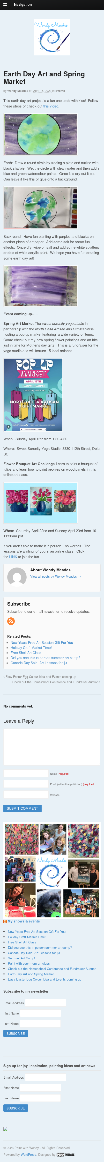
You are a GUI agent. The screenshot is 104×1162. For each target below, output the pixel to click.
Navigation (23, 4)
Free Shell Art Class (22, 942)
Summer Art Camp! (21, 958)
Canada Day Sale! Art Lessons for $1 (34, 952)
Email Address (14, 1003)
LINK (13, 556)
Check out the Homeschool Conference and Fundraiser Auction (55, 682)
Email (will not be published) (72, 784)
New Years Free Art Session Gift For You (37, 931)
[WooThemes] (65, 1154)
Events (60, 90)
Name (59, 773)
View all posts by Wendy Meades (55, 576)
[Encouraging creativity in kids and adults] (52, 52)
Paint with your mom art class (29, 963)
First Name (11, 1013)
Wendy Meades (17, 90)
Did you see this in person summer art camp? (40, 947)
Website (54, 795)
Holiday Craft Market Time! (27, 937)
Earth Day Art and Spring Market (31, 974)
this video (50, 105)
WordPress (28, 1154)
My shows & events (24, 921)
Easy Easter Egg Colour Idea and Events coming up (40, 676)
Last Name (11, 1023)
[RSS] (11, 621)
